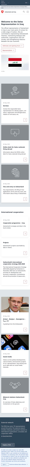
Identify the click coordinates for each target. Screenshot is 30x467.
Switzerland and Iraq (10, 12)
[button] (27, 420)
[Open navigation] (27, 11)
